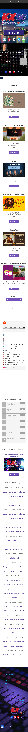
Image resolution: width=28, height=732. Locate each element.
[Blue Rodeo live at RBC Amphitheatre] (14, 100)
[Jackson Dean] (14, 239)
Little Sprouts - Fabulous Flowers (14, 655)
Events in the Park (14, 505)
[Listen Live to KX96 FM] (14, 33)
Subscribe (6, 680)
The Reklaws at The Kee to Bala (14, 125)
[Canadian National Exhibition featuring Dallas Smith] (14, 272)
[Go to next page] (16, 299)
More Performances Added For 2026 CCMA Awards (14, 455)
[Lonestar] (14, 169)
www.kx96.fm (22, 700)
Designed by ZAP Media (14, 726)
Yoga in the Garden (14, 558)
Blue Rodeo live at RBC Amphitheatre (14, 91)
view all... (22, 399)
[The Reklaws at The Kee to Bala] (14, 134)
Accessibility (22, 705)
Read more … (14, 116)
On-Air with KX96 (8, 686)
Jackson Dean (14, 230)
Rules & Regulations (9, 674)
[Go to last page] (20, 299)
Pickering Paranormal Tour (14, 549)
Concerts (6, 677)
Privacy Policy (7, 671)
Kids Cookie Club (14, 540)
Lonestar (14, 161)
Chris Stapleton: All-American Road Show (14, 194)
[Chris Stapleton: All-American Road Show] (14, 203)
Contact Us (6, 689)
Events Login (7, 683)
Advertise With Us (21, 702)
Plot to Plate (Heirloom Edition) (14, 620)
